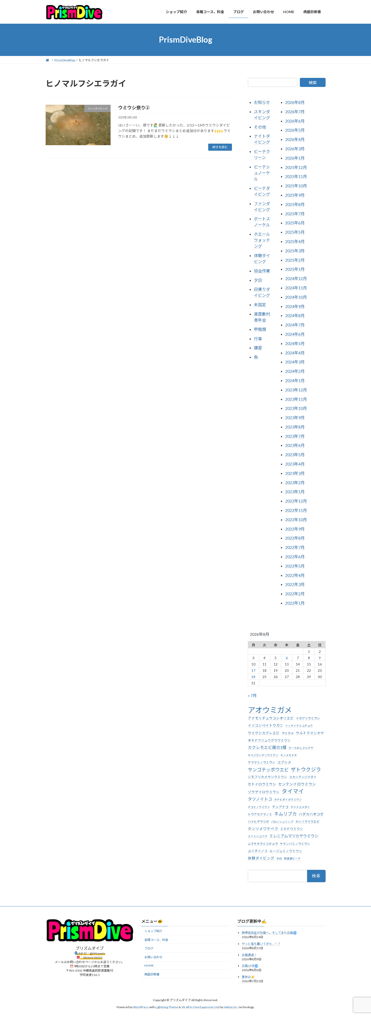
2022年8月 (295, 537)
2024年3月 (295, 361)
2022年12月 (296, 500)
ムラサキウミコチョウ (263, 843)
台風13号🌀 (250, 966)
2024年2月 (295, 371)
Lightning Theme (166, 1007)
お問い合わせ (153, 957)
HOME (149, 965)
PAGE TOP (358, 981)
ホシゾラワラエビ (307, 821)
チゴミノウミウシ (259, 806)
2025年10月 (296, 185)
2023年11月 (296, 398)
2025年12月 (296, 167)
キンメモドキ (288, 755)
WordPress (141, 1007)
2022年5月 (295, 565)
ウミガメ (288, 733)
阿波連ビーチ (292, 858)
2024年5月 (295, 343)
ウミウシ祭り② (134, 107)
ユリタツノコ (258, 851)
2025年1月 (295, 269)
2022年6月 (295, 556)
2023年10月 (296, 408)
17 (254, 670)
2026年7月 (295, 111)
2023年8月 (295, 426)
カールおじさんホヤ (300, 747)
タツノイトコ (260, 799)
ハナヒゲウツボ (258, 821)
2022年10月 (296, 519)
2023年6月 (295, 445)
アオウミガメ (270, 709)
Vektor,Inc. (231, 1007)
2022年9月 (295, 528)
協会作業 (262, 270)
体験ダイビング (261, 858)
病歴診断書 (152, 974)
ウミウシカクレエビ (264, 733)
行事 (258, 338)
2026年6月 (295, 120)
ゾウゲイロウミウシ (264, 792)
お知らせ (262, 102)
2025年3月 (295, 250)
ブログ (148, 948)
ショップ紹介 (153, 931)
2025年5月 (295, 232)
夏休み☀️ (248, 977)
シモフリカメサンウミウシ (267, 777)
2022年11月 (296, 510)
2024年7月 (295, 324)
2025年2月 (295, 259)
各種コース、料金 (156, 940)
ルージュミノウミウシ (286, 851)
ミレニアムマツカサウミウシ (293, 836)
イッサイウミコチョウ (299, 725)
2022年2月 (295, 593)
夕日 (258, 279)
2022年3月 (295, 584)
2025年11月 (296, 176)
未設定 (260, 304)
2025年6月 (295, 222)
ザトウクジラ (306, 769)
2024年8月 (295, 315)
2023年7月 (295, 435)
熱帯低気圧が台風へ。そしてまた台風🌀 (269, 933)
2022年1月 (295, 602)
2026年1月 (295, 157)
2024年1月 (295, 380)
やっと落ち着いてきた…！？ (261, 944)
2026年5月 (295, 130)
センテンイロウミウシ (297, 784)
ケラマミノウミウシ (261, 762)
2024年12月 (296, 278)
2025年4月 (295, 241)
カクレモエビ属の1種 (267, 747)
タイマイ (293, 791)
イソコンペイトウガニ (265, 725)
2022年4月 (295, 575)
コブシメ (284, 762)
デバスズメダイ (300, 806)
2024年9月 (295, 306)
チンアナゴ (280, 807)
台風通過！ (249, 955)
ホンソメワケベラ (263, 829)
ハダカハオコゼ (311, 814)
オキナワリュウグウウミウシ (269, 740)
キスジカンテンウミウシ (263, 755)
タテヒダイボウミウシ (288, 799)
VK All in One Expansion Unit (200, 1007)
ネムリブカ (285, 813)
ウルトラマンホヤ (310, 733)
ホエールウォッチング (262, 240)
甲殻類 (260, 329)
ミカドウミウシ (291, 829)
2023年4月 (295, 463)
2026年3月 (295, 148)
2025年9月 (295, 195)
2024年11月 (296, 287)
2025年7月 (295, 213)
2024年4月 (295, 352)
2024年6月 (295, 334)
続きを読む (220, 147)
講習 (258, 347)
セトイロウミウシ (262, 784)
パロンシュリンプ (282, 821)
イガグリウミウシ (308, 718)
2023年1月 (295, 491)
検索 (313, 82)
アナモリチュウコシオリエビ (271, 718)
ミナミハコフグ (257, 836)
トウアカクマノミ (260, 814)
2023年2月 (295, 482)
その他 (260, 126)
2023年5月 (295, 454)
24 (254, 676)
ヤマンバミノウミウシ (295, 843)
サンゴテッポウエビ (268, 769)
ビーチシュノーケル (262, 172)
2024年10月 (296, 296)
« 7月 (252, 695)
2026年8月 (295, 102)
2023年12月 (296, 389)
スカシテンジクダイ (302, 777)
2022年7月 (295, 547)
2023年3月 (295, 472)
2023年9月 (295, 417)
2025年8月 (295, 204)
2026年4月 (295, 139)
